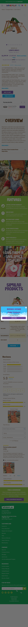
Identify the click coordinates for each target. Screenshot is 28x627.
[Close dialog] (26, 307)
